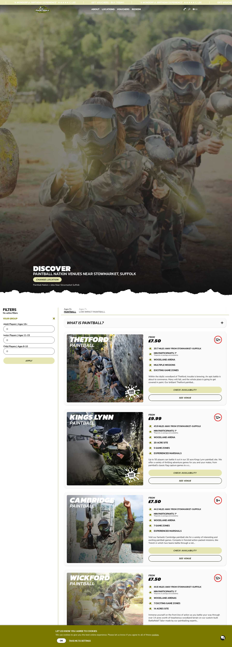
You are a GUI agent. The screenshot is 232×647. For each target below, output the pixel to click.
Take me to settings (80, 640)
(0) (196, 9)
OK (61, 640)
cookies (155, 634)
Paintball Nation (40, 284)
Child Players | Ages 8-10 (15, 346)
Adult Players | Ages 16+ (15, 324)
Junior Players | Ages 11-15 (16, 335)
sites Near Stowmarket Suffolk (65, 284)
